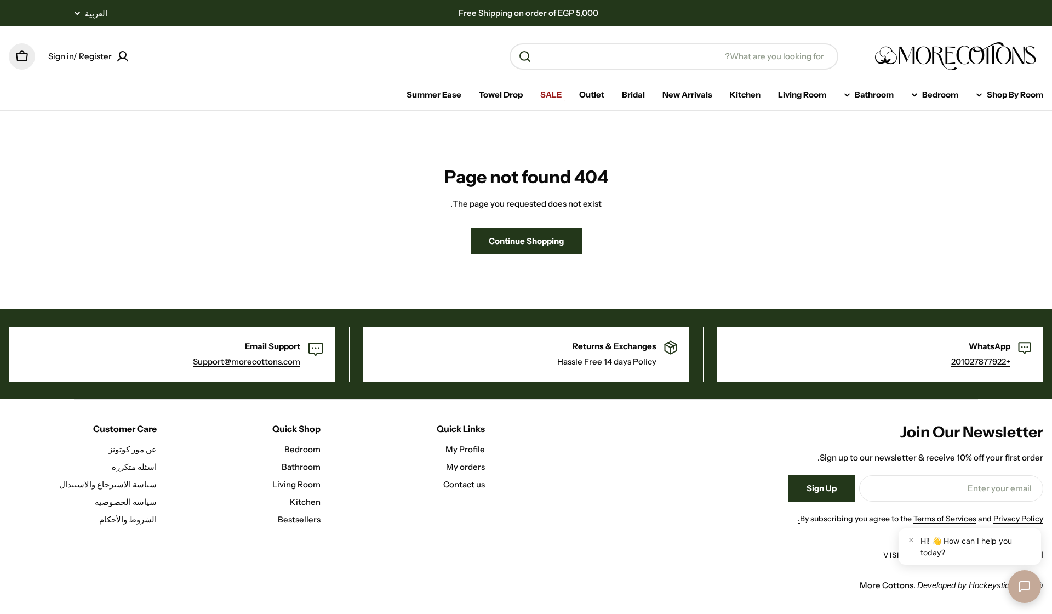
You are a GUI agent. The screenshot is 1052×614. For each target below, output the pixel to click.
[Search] (524, 56)
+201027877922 (980, 361)
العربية (96, 13)
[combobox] (674, 56)
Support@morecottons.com (246, 361)
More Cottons (886, 585)
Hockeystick (991, 585)
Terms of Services (944, 519)
